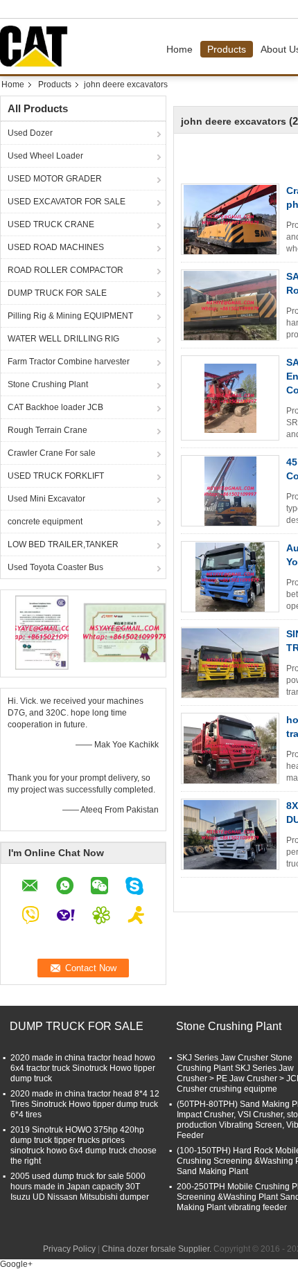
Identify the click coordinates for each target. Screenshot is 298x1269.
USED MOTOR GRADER (55, 179)
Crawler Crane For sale (52, 453)
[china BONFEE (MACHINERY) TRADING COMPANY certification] (42, 632)
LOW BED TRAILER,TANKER (63, 544)
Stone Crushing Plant (48, 384)
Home (179, 49)
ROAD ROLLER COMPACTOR (65, 270)
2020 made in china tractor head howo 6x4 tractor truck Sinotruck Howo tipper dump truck (82, 1068)
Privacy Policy (69, 1249)
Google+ (16, 1264)
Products (226, 49)
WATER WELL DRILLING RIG (63, 339)
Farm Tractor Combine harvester (69, 361)
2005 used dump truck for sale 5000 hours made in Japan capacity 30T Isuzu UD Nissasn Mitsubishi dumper (79, 1186)
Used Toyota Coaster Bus (55, 567)
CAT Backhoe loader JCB (55, 407)
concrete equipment (45, 521)
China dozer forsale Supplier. (157, 1249)
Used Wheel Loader (45, 156)
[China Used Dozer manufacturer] (37, 46)
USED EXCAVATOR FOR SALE (66, 201)
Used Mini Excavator (46, 499)
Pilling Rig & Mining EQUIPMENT (70, 316)
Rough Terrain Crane (47, 430)
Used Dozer (30, 133)
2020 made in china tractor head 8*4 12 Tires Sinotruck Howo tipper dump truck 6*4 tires (84, 1104)
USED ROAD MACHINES (56, 247)
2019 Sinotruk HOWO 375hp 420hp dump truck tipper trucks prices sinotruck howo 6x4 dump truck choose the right (83, 1145)
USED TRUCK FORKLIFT (56, 476)
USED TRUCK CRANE (51, 224)
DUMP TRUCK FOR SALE (57, 293)
